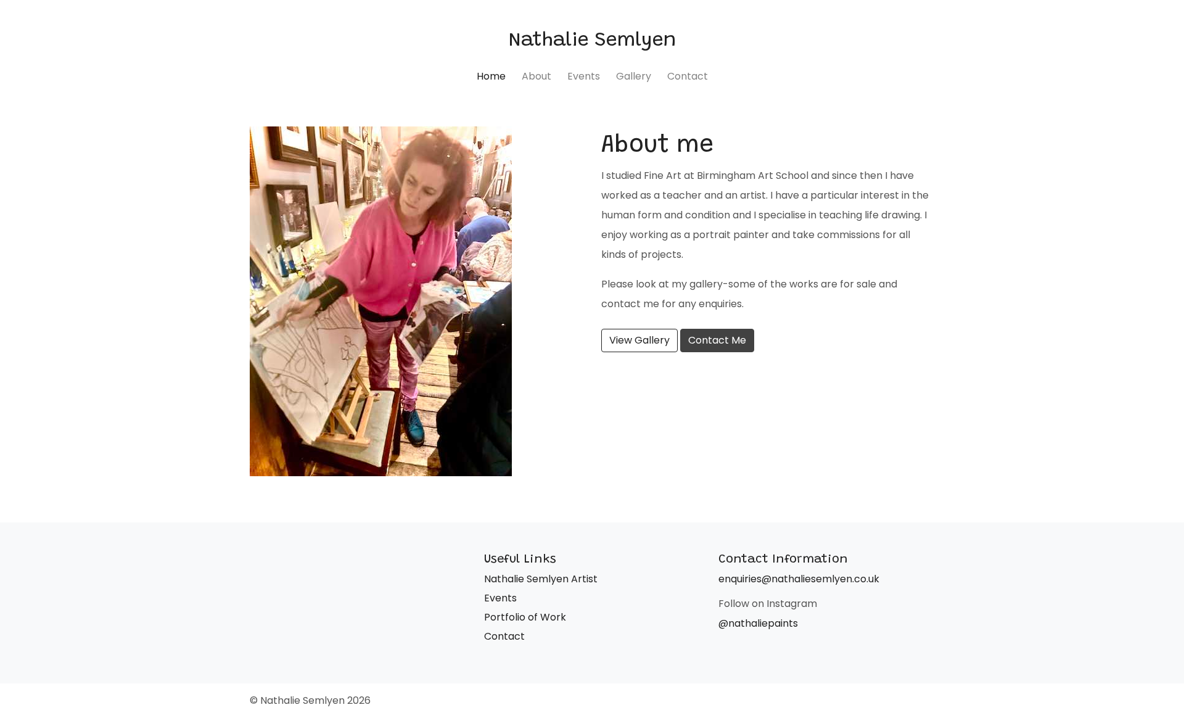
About (536, 76)
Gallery (633, 76)
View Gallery (639, 340)
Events (583, 76)
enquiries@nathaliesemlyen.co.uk (798, 579)
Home (491, 76)
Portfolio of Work (525, 617)
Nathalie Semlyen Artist (541, 579)
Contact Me (717, 340)
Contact (687, 76)
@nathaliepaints (758, 623)
